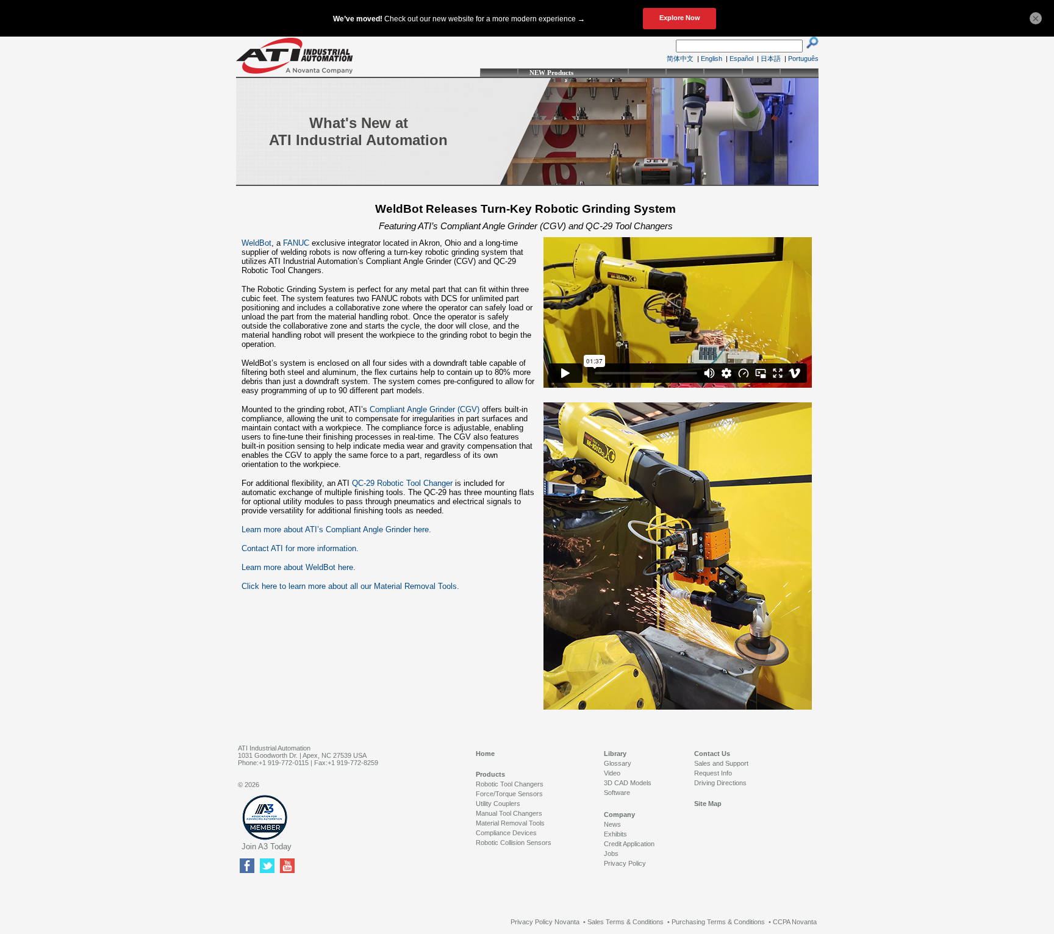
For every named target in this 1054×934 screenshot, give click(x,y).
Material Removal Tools (510, 823)
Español (741, 58)
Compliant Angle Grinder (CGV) (424, 409)
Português (803, 58)
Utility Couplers (498, 803)
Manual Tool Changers (509, 813)
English (711, 58)
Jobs (611, 853)
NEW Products (551, 72)
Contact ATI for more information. (300, 548)
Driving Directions (720, 782)
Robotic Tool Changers (509, 784)
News (612, 824)
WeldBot (256, 243)
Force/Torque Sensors (509, 793)
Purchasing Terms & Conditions (718, 921)
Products (490, 774)
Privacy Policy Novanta (545, 921)
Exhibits (615, 834)
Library (615, 753)
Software (617, 792)
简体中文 (680, 58)
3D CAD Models (627, 782)
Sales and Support (721, 763)
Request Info (713, 773)
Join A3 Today (267, 846)
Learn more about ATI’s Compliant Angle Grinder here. (336, 529)
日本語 (771, 58)
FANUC (296, 243)
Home (485, 753)
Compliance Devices (506, 832)
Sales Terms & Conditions (625, 921)
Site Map (708, 803)
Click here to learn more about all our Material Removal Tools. (350, 586)
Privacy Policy (625, 863)
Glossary (617, 763)
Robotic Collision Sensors (513, 842)
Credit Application (629, 843)
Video (612, 773)
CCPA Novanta (795, 921)
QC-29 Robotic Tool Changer (402, 483)
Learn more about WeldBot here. (299, 567)
